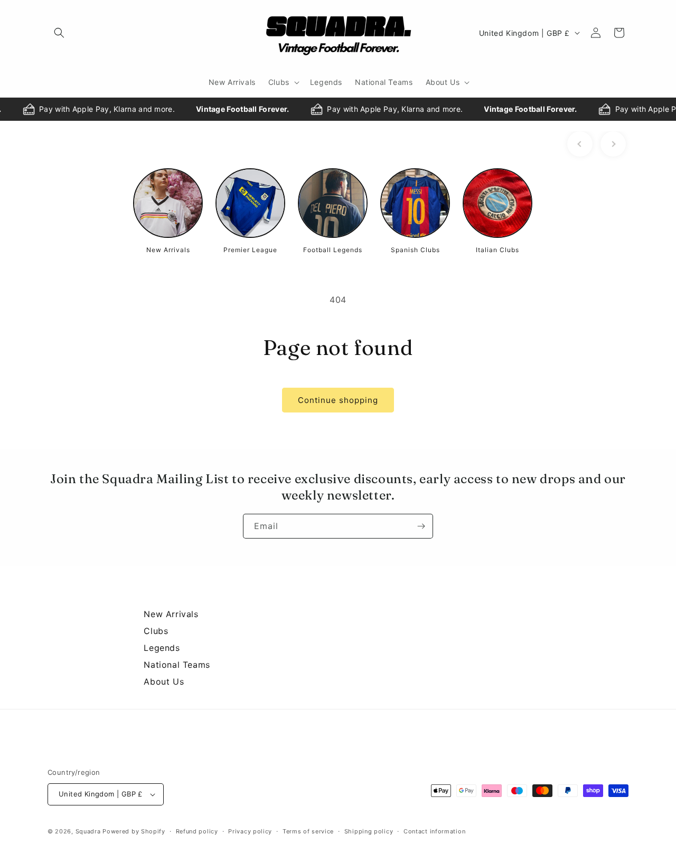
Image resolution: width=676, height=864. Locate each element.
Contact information (434, 831)
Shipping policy (368, 831)
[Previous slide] (580, 144)
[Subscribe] (421, 526)
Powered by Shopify (133, 831)
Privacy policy (250, 831)
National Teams (177, 664)
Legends (162, 647)
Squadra (88, 831)
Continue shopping (338, 400)
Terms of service (308, 831)
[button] (59, 32)
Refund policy (197, 831)
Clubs (156, 631)
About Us (164, 681)
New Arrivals (171, 614)
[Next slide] (613, 144)
